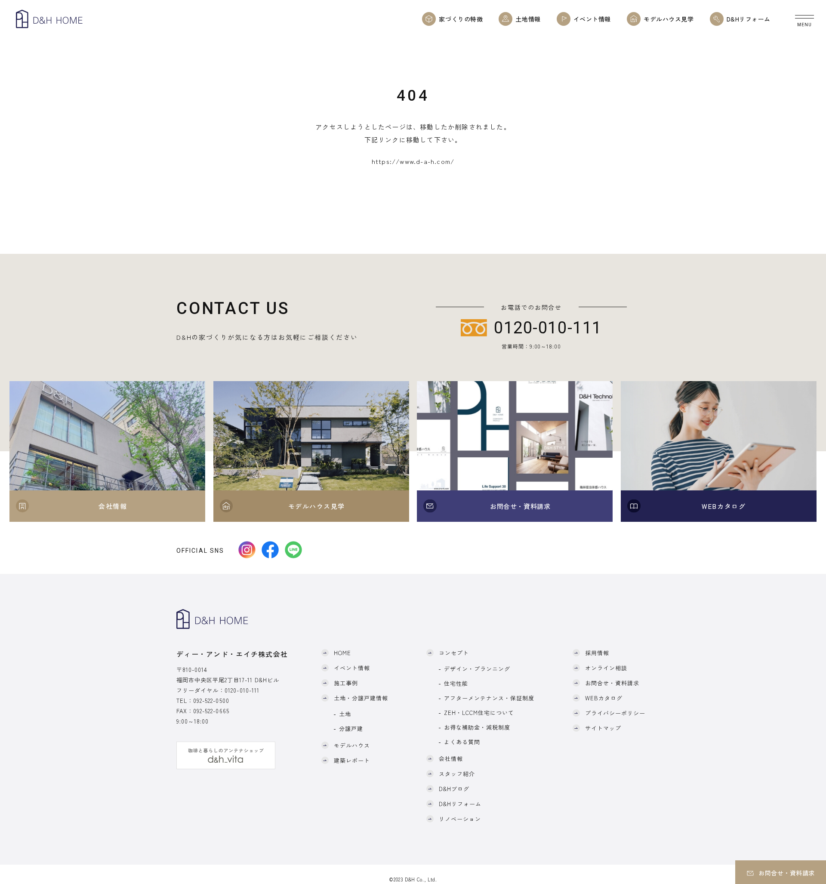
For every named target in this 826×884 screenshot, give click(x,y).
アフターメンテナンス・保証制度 (489, 698)
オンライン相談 (606, 668)
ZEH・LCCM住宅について (479, 712)
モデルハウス (352, 745)
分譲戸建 (351, 728)
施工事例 (346, 683)
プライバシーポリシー (615, 713)
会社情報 (451, 759)
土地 (345, 714)
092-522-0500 (211, 700)
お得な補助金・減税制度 (477, 727)
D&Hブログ (454, 789)
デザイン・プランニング (477, 669)
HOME (342, 653)
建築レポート (352, 760)
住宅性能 (456, 683)
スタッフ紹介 (457, 774)
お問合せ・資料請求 (612, 683)
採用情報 (597, 653)
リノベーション (460, 819)
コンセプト (454, 653)
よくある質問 (462, 742)
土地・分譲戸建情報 (361, 698)
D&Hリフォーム (460, 804)
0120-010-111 (242, 690)
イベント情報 (352, 668)
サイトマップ (603, 728)
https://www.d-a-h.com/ (413, 161)
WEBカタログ (604, 698)
